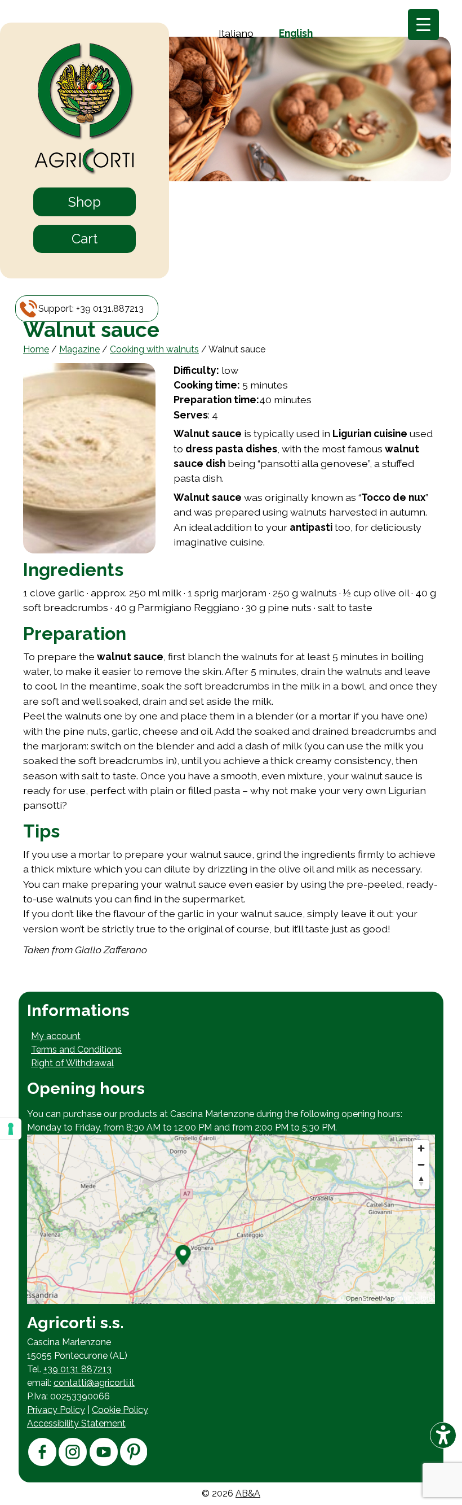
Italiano (236, 33)
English (296, 33)
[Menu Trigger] (423, 24)
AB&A (248, 1493)
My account (56, 1036)
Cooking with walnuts (154, 349)
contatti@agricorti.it (94, 1382)
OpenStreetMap (370, 1298)
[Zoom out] (421, 1165)
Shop (84, 202)
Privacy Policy (56, 1409)
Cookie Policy (120, 1409)
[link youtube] (104, 1463)
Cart (84, 238)
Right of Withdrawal (72, 1063)
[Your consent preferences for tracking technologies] (10, 1129)
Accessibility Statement (76, 1423)
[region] (231, 1219)
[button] (91, 308)
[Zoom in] (421, 1148)
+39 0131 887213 (77, 1369)
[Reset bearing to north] (421, 1181)
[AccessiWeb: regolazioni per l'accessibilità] (443, 1435)
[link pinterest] (133, 1462)
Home (36, 349)
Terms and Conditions (76, 1049)
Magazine (79, 349)
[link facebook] (42, 1463)
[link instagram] (73, 1463)
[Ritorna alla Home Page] (84, 110)
